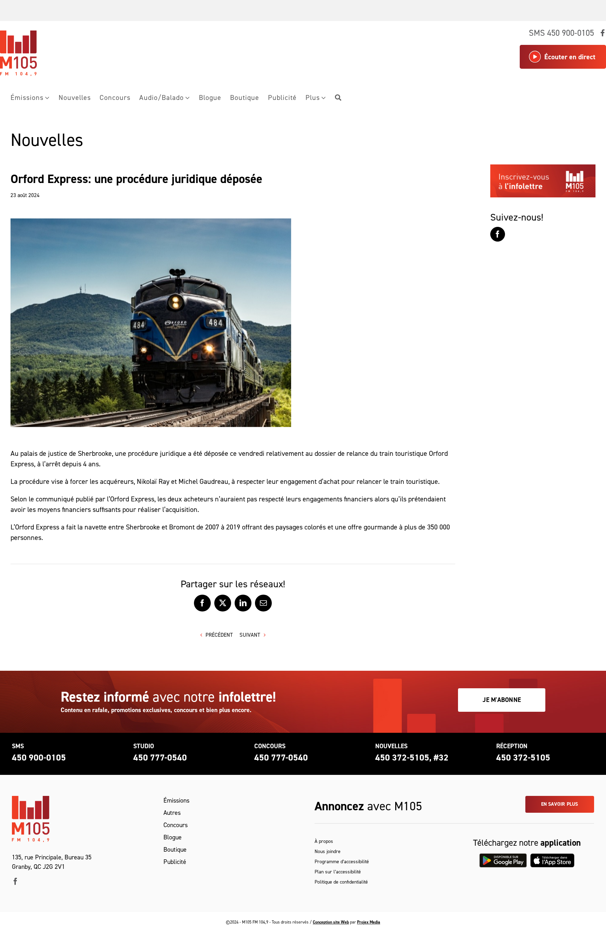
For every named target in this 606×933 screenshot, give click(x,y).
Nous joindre (328, 851)
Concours (175, 825)
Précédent (219, 634)
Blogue (172, 837)
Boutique (175, 849)
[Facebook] (497, 234)
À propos (324, 841)
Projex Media (368, 922)
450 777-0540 (160, 757)
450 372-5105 (523, 757)
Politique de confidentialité (341, 882)
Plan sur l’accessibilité (338, 871)
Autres (172, 813)
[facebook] (15, 881)
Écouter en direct (569, 56)
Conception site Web (331, 922)
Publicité (174, 862)
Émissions (176, 800)
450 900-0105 (39, 757)
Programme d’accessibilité (342, 861)
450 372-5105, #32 (412, 757)
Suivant (250, 634)
